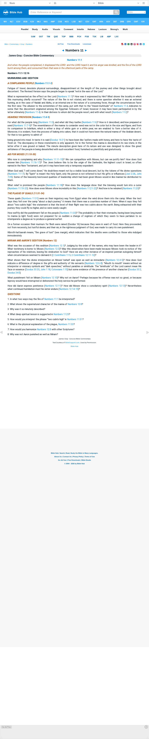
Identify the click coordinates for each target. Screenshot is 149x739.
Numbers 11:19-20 (17, 188)
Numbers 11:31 (30, 198)
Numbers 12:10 (49, 277)
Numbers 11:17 (16, 173)
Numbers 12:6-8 (93, 263)
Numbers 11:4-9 (40, 117)
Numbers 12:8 (75, 304)
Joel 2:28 (130, 173)
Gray (22, 44)
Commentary (14, 44)
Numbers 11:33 (68, 212)
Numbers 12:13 (117, 285)
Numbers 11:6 (89, 122)
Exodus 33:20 (32, 269)
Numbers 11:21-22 (86, 188)
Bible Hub (74, 346)
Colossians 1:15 (59, 269)
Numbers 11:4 (121, 106)
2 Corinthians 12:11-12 (83, 255)
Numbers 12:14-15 (68, 289)
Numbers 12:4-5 (114, 260)
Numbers (29, 44)
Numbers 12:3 (52, 248)
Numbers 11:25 (61, 314)
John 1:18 (45, 269)
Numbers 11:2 (119, 112)
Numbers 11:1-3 (43, 83)
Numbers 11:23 (130, 188)
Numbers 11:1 (74, 60)
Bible (6, 44)
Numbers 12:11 (53, 285)
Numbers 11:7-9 (22, 125)
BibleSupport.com (72, 343)
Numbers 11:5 (46, 122)
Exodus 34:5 (14, 272)
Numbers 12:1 (57, 245)
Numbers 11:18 (54, 185)
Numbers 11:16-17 (30, 162)
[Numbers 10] (3, 339)
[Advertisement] (74, 410)
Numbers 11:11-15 (53, 159)
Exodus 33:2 (135, 269)
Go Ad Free (6, 727)
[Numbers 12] (145, 339)
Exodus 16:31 (57, 140)
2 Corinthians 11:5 (62, 255)
